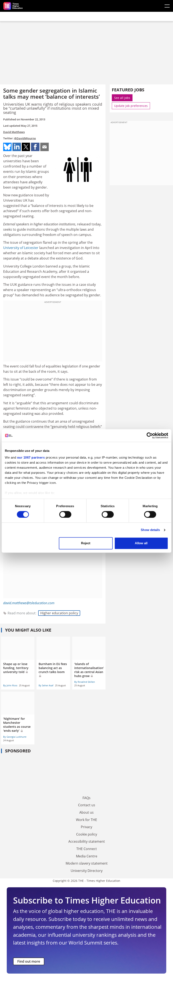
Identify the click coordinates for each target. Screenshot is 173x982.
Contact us (86, 805)
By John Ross (10, 685)
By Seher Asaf (46, 685)
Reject (85, 543)
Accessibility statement (86, 841)
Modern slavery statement (87, 863)
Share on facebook (35, 147)
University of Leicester (20, 247)
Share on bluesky (7, 147)
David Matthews (14, 132)
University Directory (87, 870)
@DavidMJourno (25, 138)
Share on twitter (26, 147)
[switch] (65, 514)
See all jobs (122, 98)
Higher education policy (59, 613)
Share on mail (44, 147)
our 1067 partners (31, 457)
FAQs (86, 798)
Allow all (141, 543)
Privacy (86, 827)
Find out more (28, 961)
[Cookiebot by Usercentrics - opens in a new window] (149, 435)
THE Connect (86, 848)
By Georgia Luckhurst (14, 736)
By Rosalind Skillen (84, 681)
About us (86, 812)
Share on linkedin (16, 147)
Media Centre (86, 856)
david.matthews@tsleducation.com (28, 603)
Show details (150, 530)
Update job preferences (131, 106)
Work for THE (86, 819)
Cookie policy (86, 834)
